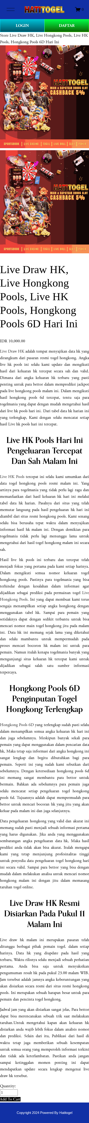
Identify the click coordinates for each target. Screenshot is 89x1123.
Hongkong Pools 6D (17, 724)
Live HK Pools (12, 476)
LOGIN (22, 25)
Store (4, 35)
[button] (10, 1099)
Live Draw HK (12, 351)
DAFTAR (67, 25)
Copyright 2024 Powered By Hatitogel (44, 1113)
